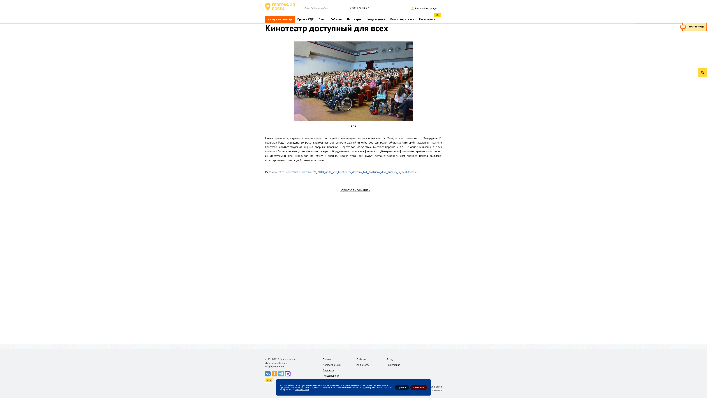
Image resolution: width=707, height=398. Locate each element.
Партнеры (354, 19)
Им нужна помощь (280, 19)
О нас (322, 19)
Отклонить (418, 387)
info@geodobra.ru (274, 366)
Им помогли (427, 19)
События (336, 19)
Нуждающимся (376, 19)
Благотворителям (402, 19)
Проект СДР (305, 19)
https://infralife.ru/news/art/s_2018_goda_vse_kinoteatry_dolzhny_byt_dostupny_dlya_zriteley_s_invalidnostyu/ (348, 172)
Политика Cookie (302, 389)
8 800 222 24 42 (359, 8)
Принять (402, 387)
